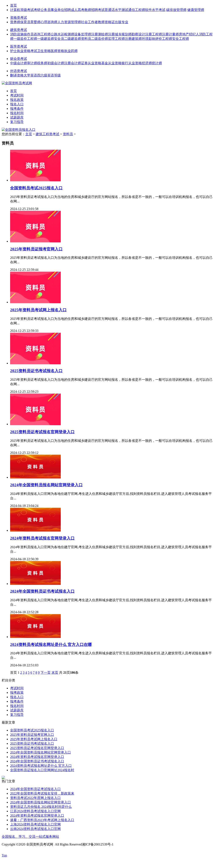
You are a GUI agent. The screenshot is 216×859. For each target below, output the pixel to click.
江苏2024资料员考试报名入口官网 (35, 811)
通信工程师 (136, 10)
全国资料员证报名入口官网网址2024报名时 (42, 770)
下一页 (45, 672)
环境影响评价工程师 (157, 38)
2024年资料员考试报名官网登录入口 (42, 538)
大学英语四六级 (35, 75)
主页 (28, 134)
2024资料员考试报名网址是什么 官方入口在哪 (51, 644)
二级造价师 (99, 38)
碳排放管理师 (176, 10)
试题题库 (17, 117)
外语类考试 (18, 71)
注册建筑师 (133, 38)
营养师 (15, 22)
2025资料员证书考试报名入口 (36, 371)
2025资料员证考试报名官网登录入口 (42, 432)
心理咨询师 (48, 22)
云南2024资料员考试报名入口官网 (35, 829)
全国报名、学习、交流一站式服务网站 (30, 836)
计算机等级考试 (22, 10)
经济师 (147, 63)
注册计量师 (170, 34)
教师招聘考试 (94, 10)
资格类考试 (18, 17)
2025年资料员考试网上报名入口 (38, 310)
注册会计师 (72, 63)
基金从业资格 (111, 63)
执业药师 (71, 51)
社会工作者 (89, 22)
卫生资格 (44, 51)
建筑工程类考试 (47, 134)
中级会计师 (18, 63)
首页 (13, 5)
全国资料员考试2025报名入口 (36, 188)
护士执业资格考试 (23, 51)
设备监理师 (82, 34)
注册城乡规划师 (120, 34)
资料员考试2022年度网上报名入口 (35, 798)
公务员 (45, 10)
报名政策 (17, 100)
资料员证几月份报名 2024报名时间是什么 (41, 806)
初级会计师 (55, 63)
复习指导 (17, 122)
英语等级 (54, 75)
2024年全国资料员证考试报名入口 (35, 789)
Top (4, 855)
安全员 (59, 38)
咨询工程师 (42, 34)
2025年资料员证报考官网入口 (36, 249)
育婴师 (35, 22)
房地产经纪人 (189, 34)
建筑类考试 (18, 30)
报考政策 (17, 692)
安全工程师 (180, 38)
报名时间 (17, 113)
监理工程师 (116, 38)
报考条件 (17, 108)
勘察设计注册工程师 (147, 34)
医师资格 (57, 51)
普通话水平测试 (116, 10)
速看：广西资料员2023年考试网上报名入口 (42, 820)
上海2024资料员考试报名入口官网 (35, 824)
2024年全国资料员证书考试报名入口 (42, 591)
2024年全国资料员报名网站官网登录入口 (46, 485)
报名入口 (17, 104)
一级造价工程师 (25, 38)
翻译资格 (17, 75)
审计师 (32, 63)
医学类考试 (18, 46)
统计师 (157, 63)
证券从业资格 (91, 63)
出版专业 (121, 22)
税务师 (42, 63)
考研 (37, 10)
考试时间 (17, 95)
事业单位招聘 (61, 10)
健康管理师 (195, 10)
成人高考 (77, 10)
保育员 (25, 22)
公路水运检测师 (62, 34)
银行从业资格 (132, 63)
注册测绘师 (99, 34)
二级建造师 (72, 38)
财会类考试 (18, 58)
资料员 (86, 38)
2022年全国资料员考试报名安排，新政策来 (42, 793)
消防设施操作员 (22, 34)
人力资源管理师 (69, 22)
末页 (54, 672)
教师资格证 (106, 22)
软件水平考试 (155, 10)
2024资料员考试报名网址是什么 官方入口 (41, 765)
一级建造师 (45, 38)
